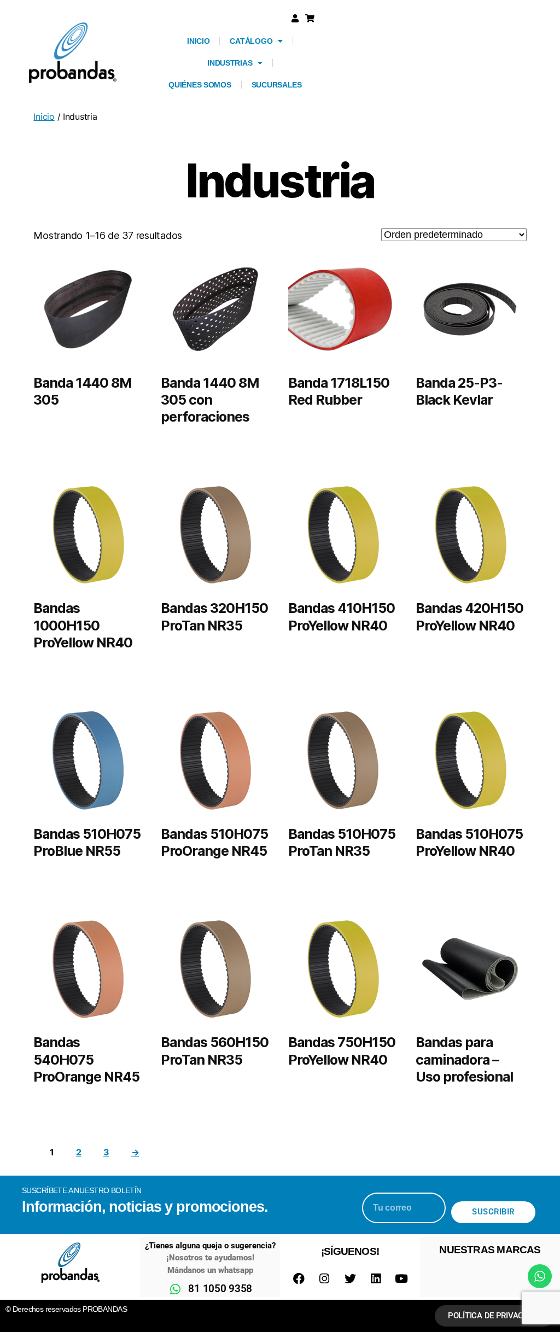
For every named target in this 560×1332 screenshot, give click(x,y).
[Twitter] (350, 1278)
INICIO (198, 41)
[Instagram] (324, 1278)
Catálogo (251, 41)
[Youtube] (401, 1278)
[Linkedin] (375, 1278)
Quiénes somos (199, 84)
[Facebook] (298, 1278)
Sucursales (277, 84)
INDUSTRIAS (229, 63)
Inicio (43, 116)
